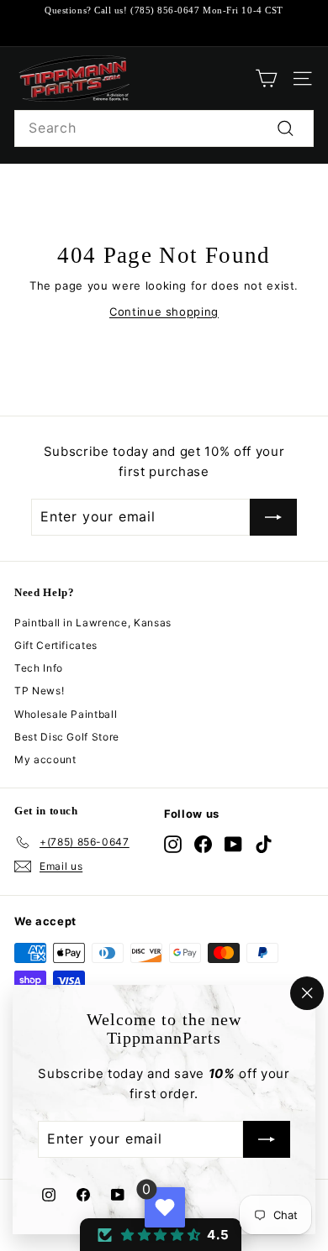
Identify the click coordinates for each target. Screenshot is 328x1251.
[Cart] (266, 78)
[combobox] (164, 128)
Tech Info (38, 668)
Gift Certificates (56, 645)
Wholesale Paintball (65, 714)
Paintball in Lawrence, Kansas (93, 622)
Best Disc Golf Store (66, 736)
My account (45, 759)
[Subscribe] (266, 1140)
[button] (160, 1234)
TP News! (39, 690)
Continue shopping (164, 311)
